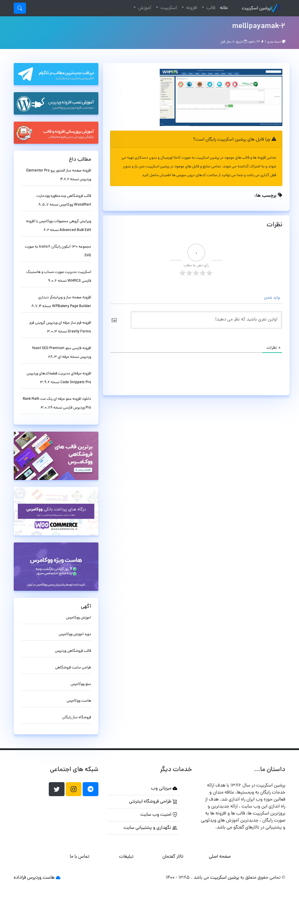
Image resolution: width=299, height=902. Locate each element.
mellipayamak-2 (258, 26)
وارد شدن (272, 298)
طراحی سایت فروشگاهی (73, 667)
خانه (223, 8)
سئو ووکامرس (81, 684)
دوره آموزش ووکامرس (75, 634)
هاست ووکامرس (79, 701)
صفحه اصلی (220, 856)
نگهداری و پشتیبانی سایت (148, 827)
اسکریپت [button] (168, 8)
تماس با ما (79, 856)
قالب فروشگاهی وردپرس (73, 651)
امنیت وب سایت (156, 814)
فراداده (20, 877)
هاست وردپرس (41, 877)
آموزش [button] (144, 8)
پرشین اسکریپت (256, 8)
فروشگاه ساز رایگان (76, 717)
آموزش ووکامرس (78, 618)
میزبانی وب (162, 788)
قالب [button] (210, 8)
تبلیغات (126, 856)
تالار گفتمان (172, 856)
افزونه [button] (191, 8)
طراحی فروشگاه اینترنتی (151, 801)
